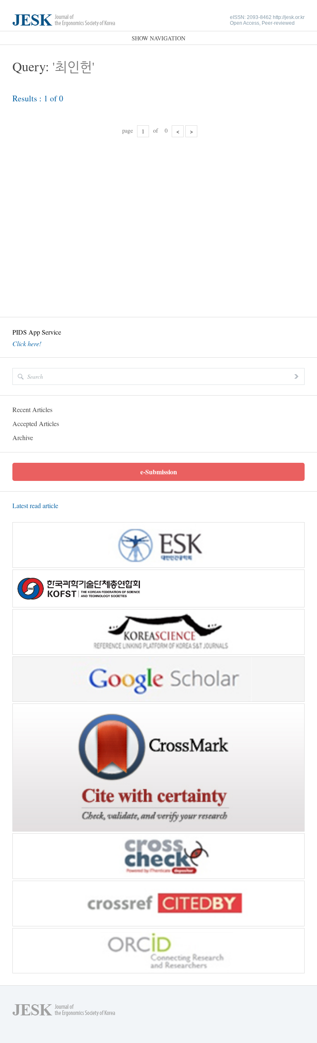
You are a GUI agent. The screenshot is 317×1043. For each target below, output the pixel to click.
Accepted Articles (35, 423)
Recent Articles (32, 409)
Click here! (26, 343)
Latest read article (35, 505)
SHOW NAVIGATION (158, 38)
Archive (22, 437)
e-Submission (158, 471)
